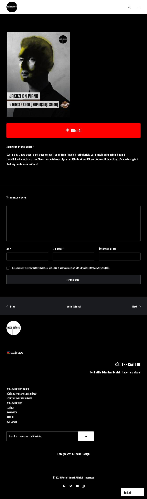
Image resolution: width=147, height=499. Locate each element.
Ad (8, 249)
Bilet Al (76, 130)
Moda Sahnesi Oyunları (17, 389)
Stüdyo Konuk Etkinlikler (19, 398)
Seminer (10, 407)
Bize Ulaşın (11, 421)
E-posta (58, 249)
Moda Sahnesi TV (14, 403)
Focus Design (82, 454)
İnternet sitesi (107, 249)
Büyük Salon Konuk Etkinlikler (21, 393)
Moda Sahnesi (74, 306)
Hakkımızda (11, 412)
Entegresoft (64, 454)
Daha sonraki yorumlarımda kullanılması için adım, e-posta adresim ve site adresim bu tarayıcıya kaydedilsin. (61, 268)
